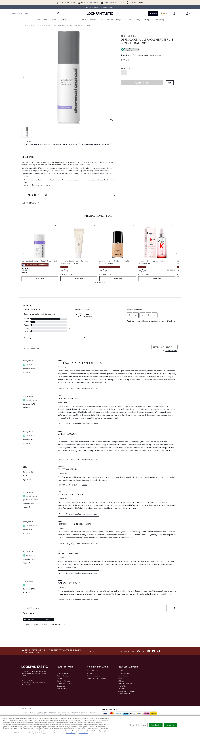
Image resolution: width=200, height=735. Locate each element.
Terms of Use (83, 733)
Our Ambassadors (124, 673)
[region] (100, 725)
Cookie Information (94, 676)
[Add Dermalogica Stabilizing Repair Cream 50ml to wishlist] (55, 224)
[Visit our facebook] (138, 651)
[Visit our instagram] (148, 651)
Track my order (62, 689)
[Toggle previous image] (23, 77)
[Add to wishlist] (170, 82)
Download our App (63, 673)
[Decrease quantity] (124, 72)
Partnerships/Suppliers (125, 683)
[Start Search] (58, 13)
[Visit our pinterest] (158, 651)
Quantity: (125, 68)
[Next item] (177, 252)
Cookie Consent (27, 680)
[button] (147, 50)
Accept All (170, 725)
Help (58, 671)
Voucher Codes (123, 678)
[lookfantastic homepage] (100, 13)
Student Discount (124, 694)
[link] (178, 13)
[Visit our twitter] (143, 651)
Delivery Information (64, 681)
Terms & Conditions (94, 671)
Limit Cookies (155, 725)
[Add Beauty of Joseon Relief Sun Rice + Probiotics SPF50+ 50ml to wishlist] (94, 224)
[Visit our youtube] (153, 651)
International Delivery (64, 683)
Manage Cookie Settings (138, 725)
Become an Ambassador (126, 691)
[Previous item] (23, 252)
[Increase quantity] (138, 72)
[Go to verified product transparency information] (130, 49)
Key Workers (122, 689)
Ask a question (155, 55)
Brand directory (123, 676)
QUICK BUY (40, 279)
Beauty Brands (34, 25)
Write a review (143, 55)
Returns (59, 678)
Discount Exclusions (64, 676)
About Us (121, 671)
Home (24, 25)
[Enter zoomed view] (111, 119)
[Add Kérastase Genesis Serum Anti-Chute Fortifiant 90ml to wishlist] (172, 224)
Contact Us (61, 686)
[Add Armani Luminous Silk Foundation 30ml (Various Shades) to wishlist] (133, 224)
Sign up (92, 651)
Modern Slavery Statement (96, 678)
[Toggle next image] (114, 77)
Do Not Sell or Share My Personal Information (33, 683)
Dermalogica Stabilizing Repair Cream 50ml (39, 261)
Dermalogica (46, 25)
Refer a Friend (122, 686)
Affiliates (121, 681)
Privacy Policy (92, 673)
